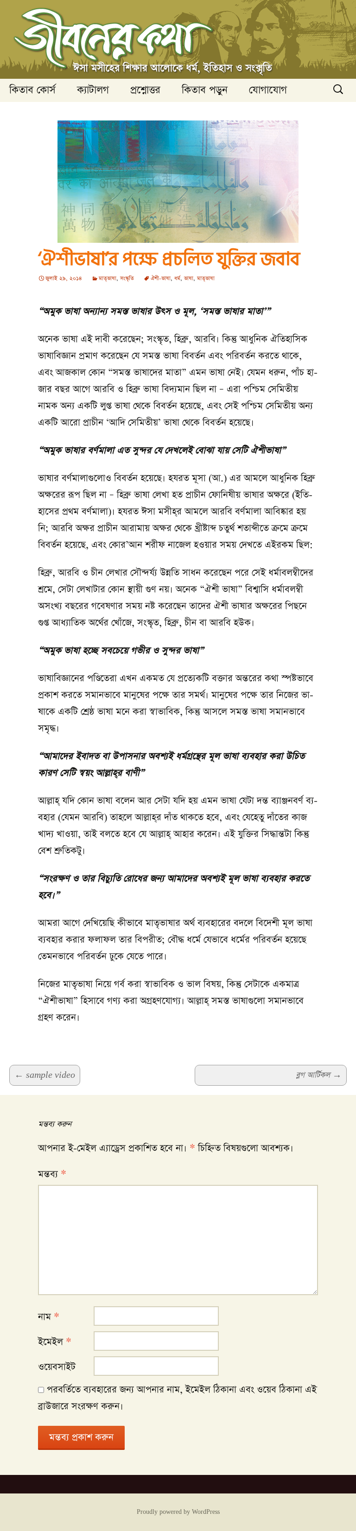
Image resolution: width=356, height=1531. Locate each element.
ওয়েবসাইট (57, 1366)
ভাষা (188, 278)
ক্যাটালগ (93, 90)
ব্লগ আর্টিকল (319, 1075)
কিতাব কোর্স (32, 90)
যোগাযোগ (268, 90)
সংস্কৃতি (127, 278)
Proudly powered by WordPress (178, 1512)
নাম (48, 1316)
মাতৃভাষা (107, 278)
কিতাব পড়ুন (205, 90)
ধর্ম (177, 278)
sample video (44, 1075)
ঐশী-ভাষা (161, 278)
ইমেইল (54, 1341)
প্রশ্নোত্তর (145, 90)
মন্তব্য (52, 1174)
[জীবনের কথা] (178, 39)
